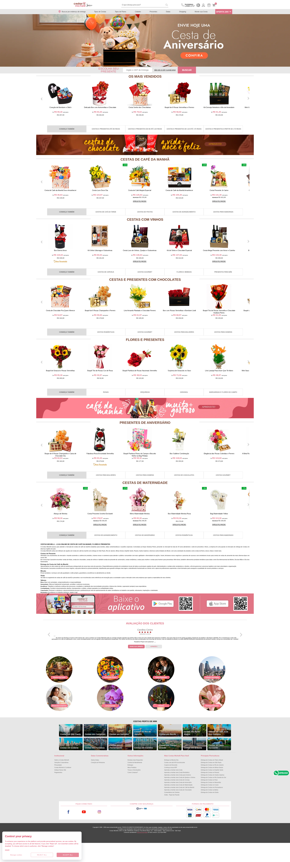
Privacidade (58, 765)
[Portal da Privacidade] (141, 809)
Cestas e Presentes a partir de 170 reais (223, 129)
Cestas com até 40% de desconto (174, 762)
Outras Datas (95, 760)
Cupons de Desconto (170, 765)
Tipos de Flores (120, 12)
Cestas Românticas (105, 332)
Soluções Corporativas (61, 762)
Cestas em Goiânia (69, 748)
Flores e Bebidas (184, 272)
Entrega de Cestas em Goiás (210, 792)
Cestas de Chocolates (184, 475)
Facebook (68, 812)
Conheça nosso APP (170, 767)
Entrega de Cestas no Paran (210, 772)
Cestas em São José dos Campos (218, 733)
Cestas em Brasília (193, 748)
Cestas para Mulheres (184, 332)
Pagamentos (58, 772)
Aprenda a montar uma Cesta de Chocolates (178, 790)
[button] (144, 65)
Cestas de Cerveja (106, 272)
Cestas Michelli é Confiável (62, 767)
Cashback (198, 5)
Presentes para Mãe (223, 272)
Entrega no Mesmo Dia (171, 760)
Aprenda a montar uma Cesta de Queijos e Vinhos (179, 777)
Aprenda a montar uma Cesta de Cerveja (177, 780)
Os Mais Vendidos (145, 76)
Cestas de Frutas (145, 212)
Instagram (99, 812)
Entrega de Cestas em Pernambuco (212, 787)
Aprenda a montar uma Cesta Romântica (176, 772)
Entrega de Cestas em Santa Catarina (212, 775)
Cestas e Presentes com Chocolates (145, 279)
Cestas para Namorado (223, 535)
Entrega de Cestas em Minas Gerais (212, 767)
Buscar (187, 70)
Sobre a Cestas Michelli (61, 760)
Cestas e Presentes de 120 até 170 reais (184, 129)
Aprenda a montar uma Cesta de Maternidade (178, 785)
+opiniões (153, 646)
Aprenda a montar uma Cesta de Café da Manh (179, 787)
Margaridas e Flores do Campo (223, 392)
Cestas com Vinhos (145, 219)
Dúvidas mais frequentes (135, 760)
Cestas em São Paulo (70, 734)
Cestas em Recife (167, 734)
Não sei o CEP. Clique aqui (165, 70)
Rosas (106, 392)
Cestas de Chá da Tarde (105, 212)
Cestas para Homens (223, 332)
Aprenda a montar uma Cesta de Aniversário (178, 782)
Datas (168, 12)
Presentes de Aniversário (145, 422)
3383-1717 (190, 5)
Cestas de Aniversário (145, 535)
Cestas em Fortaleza (95, 748)
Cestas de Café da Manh (145, 159)
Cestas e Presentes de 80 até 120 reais (145, 129)
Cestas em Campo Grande (168, 746)
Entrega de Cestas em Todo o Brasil (212, 760)
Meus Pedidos (132, 767)
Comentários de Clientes (172, 792)
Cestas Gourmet (145, 272)
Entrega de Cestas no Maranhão (211, 782)
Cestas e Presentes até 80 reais (106, 129)
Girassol (184, 392)
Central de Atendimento (135, 762)
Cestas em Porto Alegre (192, 733)
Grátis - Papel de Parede (171, 795)
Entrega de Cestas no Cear (209, 785)
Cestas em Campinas (95, 734)
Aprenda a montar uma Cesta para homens (177, 775)
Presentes (153, 12)
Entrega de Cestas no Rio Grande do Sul (213, 777)
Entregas (130, 765)
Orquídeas (145, 392)
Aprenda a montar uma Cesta (173, 770)
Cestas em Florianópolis (116, 746)
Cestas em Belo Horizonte (216, 746)
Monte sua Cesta (201, 12)
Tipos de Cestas (100, 12)
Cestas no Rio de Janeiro (142, 733)
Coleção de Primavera (98, 762)
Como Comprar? (133, 772)
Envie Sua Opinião (136, 646)
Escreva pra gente (142, 832)
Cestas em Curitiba (143, 748)
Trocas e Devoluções (134, 770)
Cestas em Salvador (119, 734)
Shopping (182, 12)
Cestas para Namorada (223, 212)
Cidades (138, 12)
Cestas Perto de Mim (145, 721)
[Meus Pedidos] (209, 5)
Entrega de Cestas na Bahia (209, 790)
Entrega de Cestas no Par (209, 780)
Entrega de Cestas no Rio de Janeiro (212, 765)
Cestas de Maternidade (145, 483)
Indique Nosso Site (60, 770)
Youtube (84, 812)
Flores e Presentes (145, 340)
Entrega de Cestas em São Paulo (211, 762)
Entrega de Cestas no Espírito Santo (212, 770)
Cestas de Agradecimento (184, 212)
